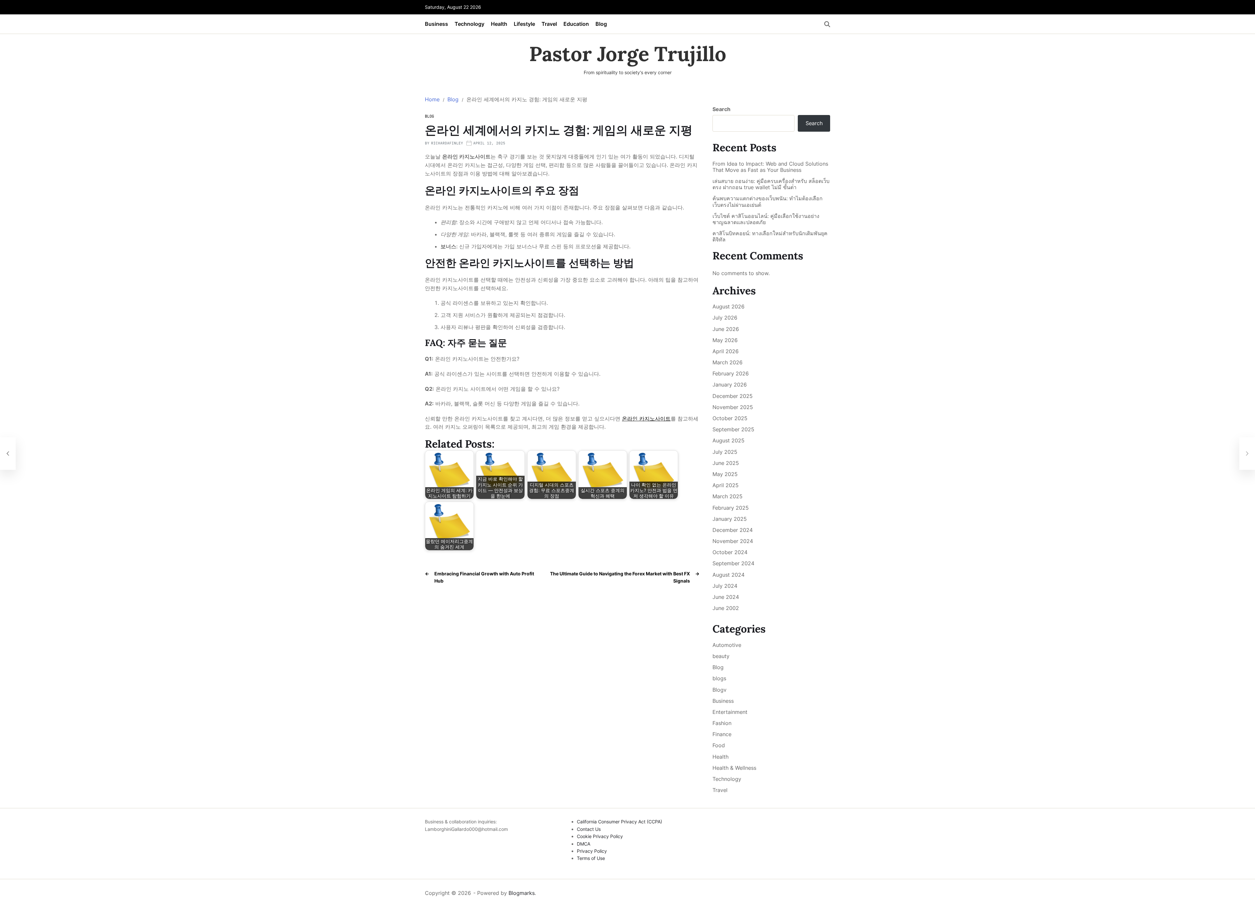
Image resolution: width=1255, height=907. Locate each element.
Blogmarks (522, 893)
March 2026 (727, 362)
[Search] (827, 24)
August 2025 (728, 440)
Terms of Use (591, 858)
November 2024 (732, 541)
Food (718, 745)
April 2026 (725, 351)
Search (721, 109)
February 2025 (730, 507)
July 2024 (724, 586)
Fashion (721, 723)
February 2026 (730, 373)
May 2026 (725, 340)
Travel (549, 24)
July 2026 (724, 317)
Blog (601, 24)
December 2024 (732, 530)
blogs (719, 678)
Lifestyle (524, 24)
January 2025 (729, 519)
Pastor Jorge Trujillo (627, 54)
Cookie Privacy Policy (600, 836)
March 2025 (727, 496)
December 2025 (732, 396)
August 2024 (728, 574)
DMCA (583, 844)
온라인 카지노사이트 (646, 418)
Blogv (719, 689)
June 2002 (725, 608)
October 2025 (729, 418)
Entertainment (729, 712)
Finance (721, 734)
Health (499, 24)
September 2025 (733, 429)
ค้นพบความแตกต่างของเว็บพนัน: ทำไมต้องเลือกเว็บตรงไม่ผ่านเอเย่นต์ (767, 201)
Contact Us (589, 829)
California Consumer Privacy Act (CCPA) (619, 821)
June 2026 (725, 329)
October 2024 (729, 552)
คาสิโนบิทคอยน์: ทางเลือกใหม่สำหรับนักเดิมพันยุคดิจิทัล (770, 236)
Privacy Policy (592, 851)
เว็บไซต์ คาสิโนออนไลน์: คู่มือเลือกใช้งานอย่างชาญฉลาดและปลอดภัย (765, 219)
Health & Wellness (734, 768)
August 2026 (728, 306)
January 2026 (729, 384)
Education (576, 24)
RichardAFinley (447, 143)
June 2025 (725, 463)
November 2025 (732, 407)
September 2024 (733, 563)
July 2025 (724, 452)
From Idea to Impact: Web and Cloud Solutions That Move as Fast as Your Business (770, 167)
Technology (469, 24)
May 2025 (725, 474)
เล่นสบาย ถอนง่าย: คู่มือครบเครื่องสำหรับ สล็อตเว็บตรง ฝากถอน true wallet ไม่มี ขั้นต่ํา (770, 184)
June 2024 (725, 597)
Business (436, 24)
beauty (720, 656)
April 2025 (725, 485)
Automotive (726, 645)
